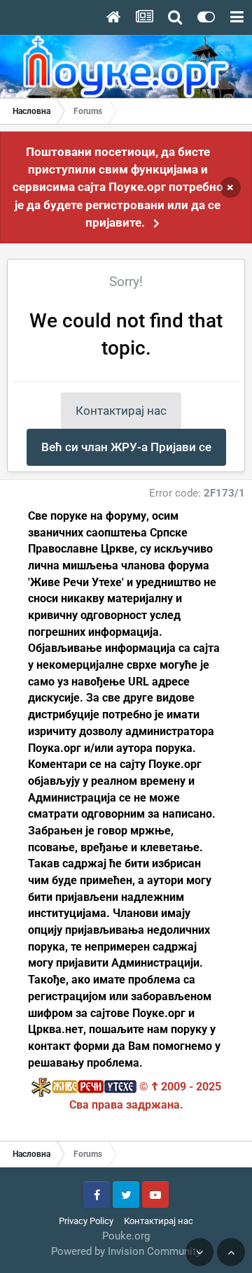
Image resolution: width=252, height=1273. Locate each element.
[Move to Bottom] (200, 1252)
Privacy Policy (86, 1221)
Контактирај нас (121, 411)
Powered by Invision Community (126, 1251)
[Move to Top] (231, 1252)
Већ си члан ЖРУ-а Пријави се (126, 447)
